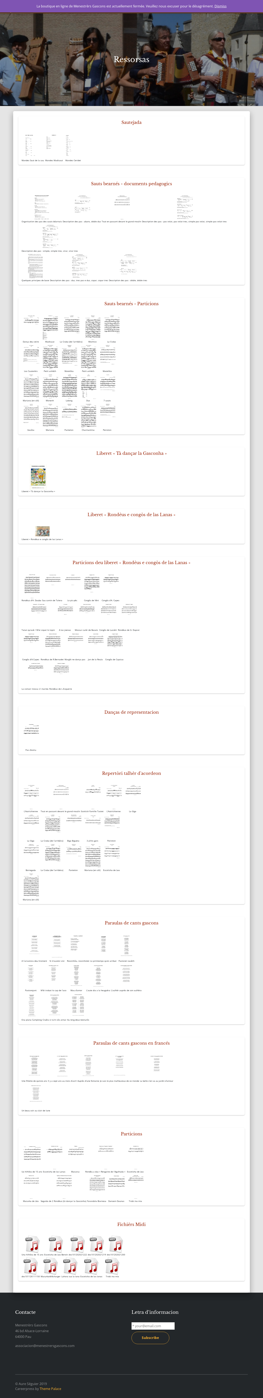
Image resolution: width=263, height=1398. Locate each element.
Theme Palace (50, 1388)
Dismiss (221, 6)
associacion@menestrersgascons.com (45, 1345)
